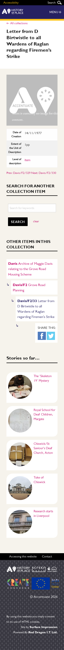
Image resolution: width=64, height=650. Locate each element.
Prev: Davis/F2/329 (18, 173)
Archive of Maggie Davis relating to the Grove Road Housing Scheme (30, 268)
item (27, 160)
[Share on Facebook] (42, 336)
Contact (47, 556)
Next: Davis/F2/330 (43, 173)
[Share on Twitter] (51, 336)
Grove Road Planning (29, 287)
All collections (18, 23)
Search (59, 2)
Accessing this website (23, 556)
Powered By (35, 632)
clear (36, 221)
